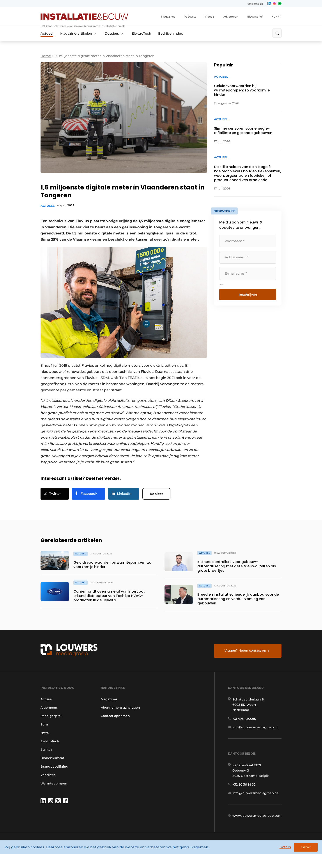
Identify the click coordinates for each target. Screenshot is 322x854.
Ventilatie (48, 775)
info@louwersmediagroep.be (255, 793)
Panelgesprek (52, 716)
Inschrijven (248, 295)
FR (279, 16)
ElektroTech (141, 33)
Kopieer (156, 494)
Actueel (47, 33)
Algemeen (49, 707)
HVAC (45, 733)
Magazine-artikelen (76, 33)
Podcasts (190, 16)
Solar (44, 724)
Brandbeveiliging (54, 766)
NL (273, 16)
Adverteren (230, 16)
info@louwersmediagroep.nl (255, 727)
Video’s (209, 16)
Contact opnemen (115, 716)
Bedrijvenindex (170, 33)
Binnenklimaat (52, 758)
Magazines (168, 16)
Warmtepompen (54, 783)
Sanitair (47, 750)
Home (46, 56)
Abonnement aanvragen (120, 707)
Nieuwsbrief (255, 16)
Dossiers (112, 33)
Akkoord (306, 847)
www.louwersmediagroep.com (256, 816)
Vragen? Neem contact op (245, 650)
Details (285, 847)
